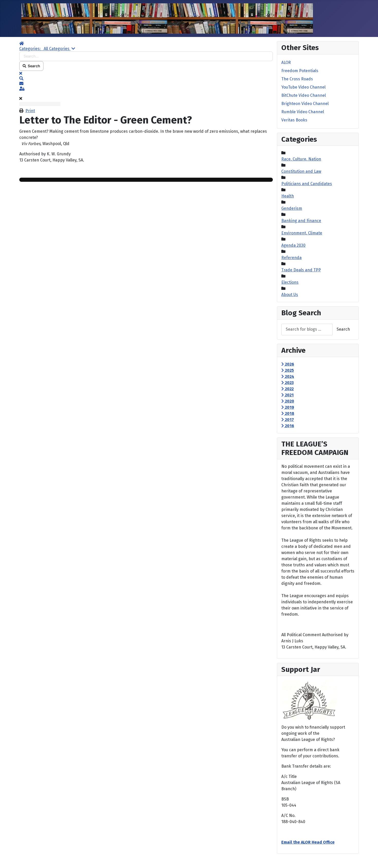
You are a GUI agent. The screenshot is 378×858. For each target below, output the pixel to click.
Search (33, 66)
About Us (289, 294)
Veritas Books (294, 120)
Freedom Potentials (299, 70)
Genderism (291, 208)
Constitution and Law (301, 171)
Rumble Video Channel (302, 111)
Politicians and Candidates (306, 183)
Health (287, 196)
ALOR (286, 62)
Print (30, 110)
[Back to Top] (369, 848)
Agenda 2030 (293, 245)
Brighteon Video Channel (305, 103)
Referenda (291, 257)
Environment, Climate (301, 233)
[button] (146, 78)
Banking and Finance (301, 220)
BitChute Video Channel (303, 95)
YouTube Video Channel (303, 87)
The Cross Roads (297, 79)
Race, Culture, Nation (301, 159)
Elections (290, 282)
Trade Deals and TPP (301, 270)
